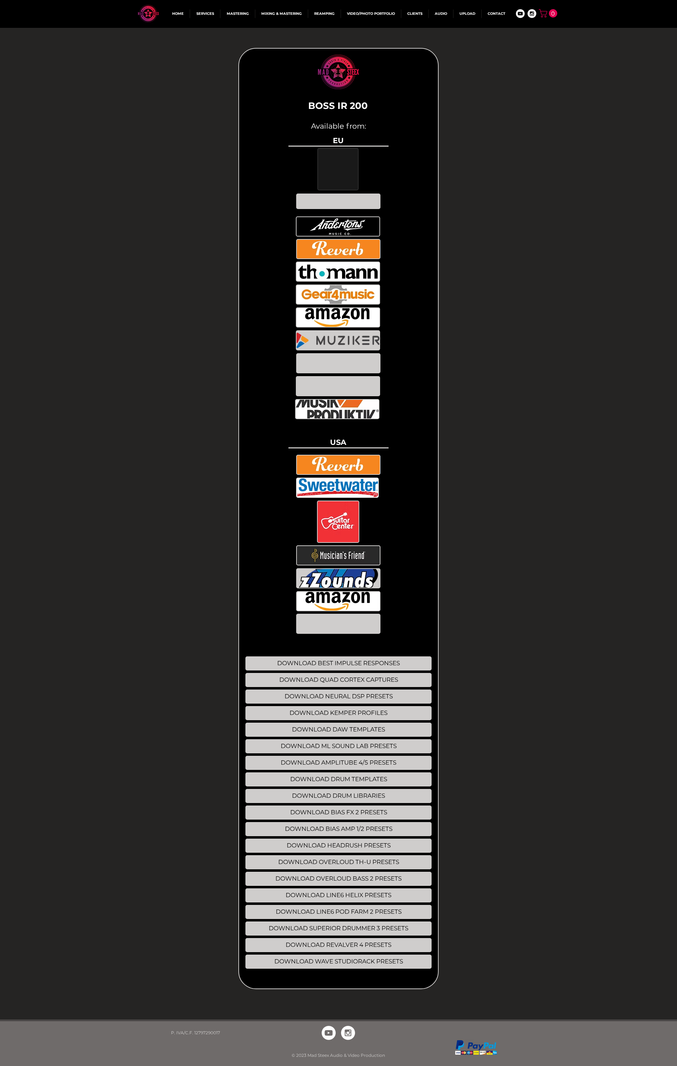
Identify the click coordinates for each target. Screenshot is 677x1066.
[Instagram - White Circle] (531, 13)
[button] (549, 13)
